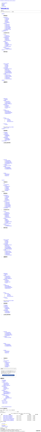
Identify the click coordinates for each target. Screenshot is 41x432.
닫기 (14, 368)
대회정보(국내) (6, 306)
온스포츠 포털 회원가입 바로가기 (8, 375)
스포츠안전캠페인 (7, 28)
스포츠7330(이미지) (8, 40)
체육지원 (3, 49)
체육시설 (5, 292)
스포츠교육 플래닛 (7, 160)
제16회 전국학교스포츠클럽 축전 (7, 417)
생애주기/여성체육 (6, 63)
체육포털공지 (7, 184)
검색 (12, 11)
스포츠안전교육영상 (8, 27)
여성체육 (6, 243)
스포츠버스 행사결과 (8, 75)
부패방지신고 (7, 175)
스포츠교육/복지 (4, 140)
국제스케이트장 (7, 189)
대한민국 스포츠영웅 (8, 165)
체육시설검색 (7, 118)
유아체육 (6, 64)
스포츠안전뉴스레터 (8, 29)
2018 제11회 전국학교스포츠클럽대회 (8, 420)
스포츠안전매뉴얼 (7, 26)
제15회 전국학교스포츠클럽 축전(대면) (8, 418)
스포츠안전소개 (7, 24)
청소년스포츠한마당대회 (8, 112)
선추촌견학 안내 (7, 77)
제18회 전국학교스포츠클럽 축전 (7, 415)
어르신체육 (6, 66)
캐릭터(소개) (7, 215)
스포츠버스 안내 (7, 74)
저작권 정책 (3, 425)
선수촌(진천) (7, 363)
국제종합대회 (7, 138)
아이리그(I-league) (7, 70)
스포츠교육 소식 (7, 163)
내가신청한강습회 (6, 388)
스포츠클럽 (8, 119)
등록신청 (6, 99)
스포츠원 (5, 34)
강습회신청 (6, 106)
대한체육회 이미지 (6, 37)
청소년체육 (6, 65)
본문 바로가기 (2, 0)
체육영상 (5, 41)
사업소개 (6, 124)
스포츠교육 (5, 159)
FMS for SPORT (6, 300)
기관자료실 (6, 197)
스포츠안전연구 (7, 202)
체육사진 (5, 47)
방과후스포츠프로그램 (8, 68)
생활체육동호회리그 (8, 113)
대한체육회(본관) (7, 186)
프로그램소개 (7, 105)
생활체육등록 (5, 98)
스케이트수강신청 (7, 277)
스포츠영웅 (6, 45)
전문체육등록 (5, 132)
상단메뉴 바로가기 (7, 0)
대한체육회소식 (6, 17)
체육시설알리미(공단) (10, 121)
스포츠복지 (5, 164)
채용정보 (5, 166)
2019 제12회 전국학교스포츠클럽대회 (8, 419)
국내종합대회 (7, 307)
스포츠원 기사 (7, 35)
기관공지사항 (7, 18)
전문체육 (3, 128)
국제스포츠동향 (7, 312)
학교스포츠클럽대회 (8, 71)
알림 (4, 183)
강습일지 (6, 282)
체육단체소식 (7, 21)
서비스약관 (3, 423)
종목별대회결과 (7, 135)
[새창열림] (3, 3)
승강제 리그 (5, 123)
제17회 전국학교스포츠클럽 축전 (7, 416)
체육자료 (6, 20)
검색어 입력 (2, 11)
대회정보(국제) (6, 137)
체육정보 (3, 13)
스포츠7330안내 (7, 101)
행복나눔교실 (7, 69)
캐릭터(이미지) (7, 39)
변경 (5, 421)
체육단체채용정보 (7, 167)
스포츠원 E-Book (7, 36)
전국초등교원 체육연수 (8, 72)
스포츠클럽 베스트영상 (8, 44)
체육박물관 (6, 190)
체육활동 (5, 100)
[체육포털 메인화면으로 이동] (4, 8)
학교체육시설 (9, 120)
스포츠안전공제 (7, 203)
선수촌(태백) (7, 188)
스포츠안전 (5, 23)
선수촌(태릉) (7, 364)
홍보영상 (6, 42)
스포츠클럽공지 (7, 22)
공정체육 (5, 173)
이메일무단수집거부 (5, 426)
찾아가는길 (5, 185)
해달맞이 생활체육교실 (8, 103)
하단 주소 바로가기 (12, 0)
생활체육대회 (7, 110)
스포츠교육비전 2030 (8, 161)
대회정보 (5, 284)
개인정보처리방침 (4, 424)
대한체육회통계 (6, 207)
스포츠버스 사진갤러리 (8, 76)
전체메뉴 (3, 191)
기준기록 (6, 136)
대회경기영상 (7, 220)
